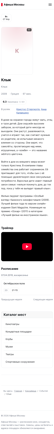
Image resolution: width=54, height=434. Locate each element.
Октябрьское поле (14, 283)
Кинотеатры (12, 324)
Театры (10, 354)
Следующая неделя (43, 299)
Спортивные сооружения (20, 361)
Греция (15, 93)
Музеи (9, 346)
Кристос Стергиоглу (28, 109)
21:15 (15, 290)
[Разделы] (50, 4)
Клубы (9, 339)
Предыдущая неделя (11, 299)
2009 (4, 93)
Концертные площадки (19, 331)
